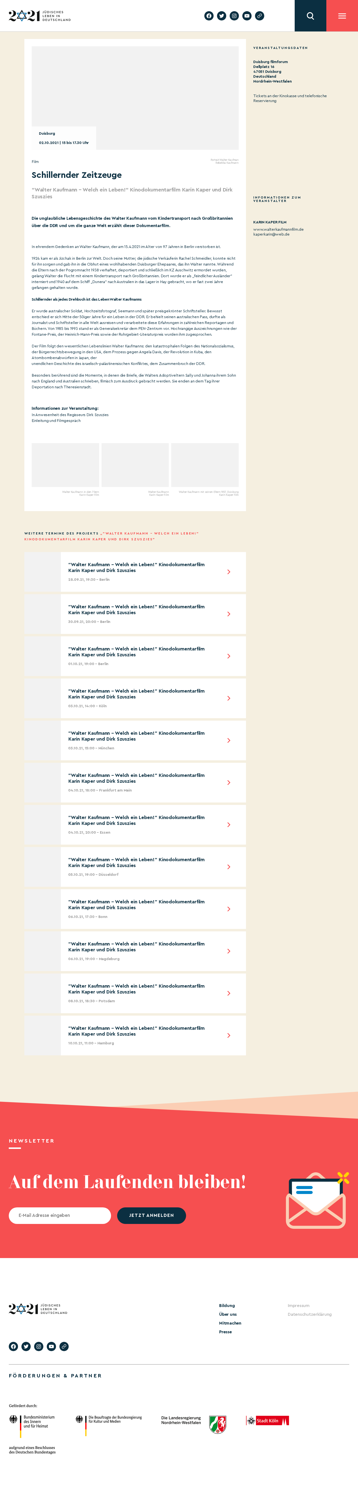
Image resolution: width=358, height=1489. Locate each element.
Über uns (228, 1314)
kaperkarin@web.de (271, 234)
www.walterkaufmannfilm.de (278, 229)
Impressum (299, 1305)
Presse (225, 1332)
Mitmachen (230, 1323)
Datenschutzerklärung (310, 1314)
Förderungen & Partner (55, 1375)
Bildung (227, 1305)
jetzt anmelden (151, 1215)
